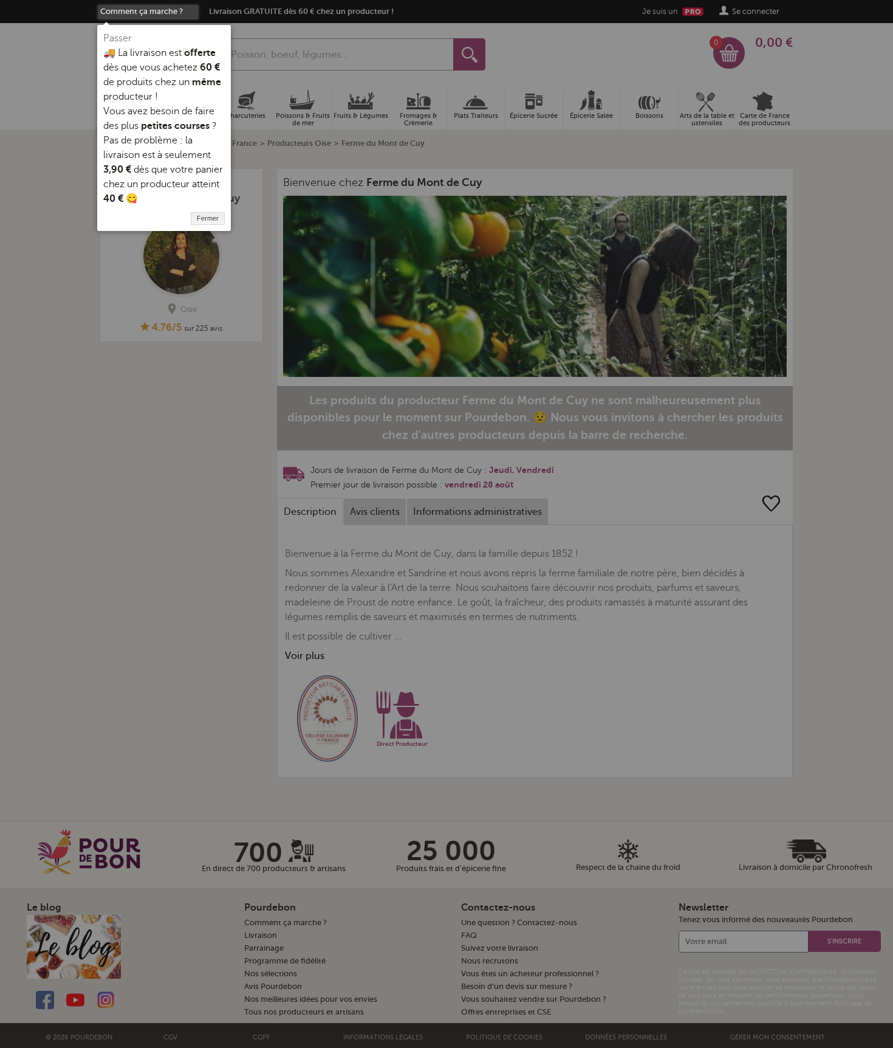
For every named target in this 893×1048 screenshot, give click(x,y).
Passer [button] (117, 38)
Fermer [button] (208, 218)
